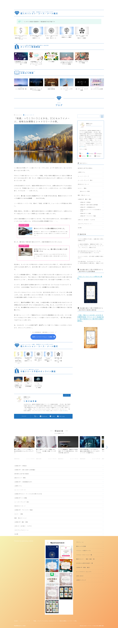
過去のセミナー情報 (85, 191)
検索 (102, 116)
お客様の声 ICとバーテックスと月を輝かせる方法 (90, 210)
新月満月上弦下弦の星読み (85, 168)
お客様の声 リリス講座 (85, 213)
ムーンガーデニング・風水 (85, 180)
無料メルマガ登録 (81, 546)
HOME (16, 621)
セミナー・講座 (82, 188)
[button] (52, 551)
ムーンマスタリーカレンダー (84, 571)
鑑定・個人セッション (84, 195)
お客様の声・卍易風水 (85, 202)
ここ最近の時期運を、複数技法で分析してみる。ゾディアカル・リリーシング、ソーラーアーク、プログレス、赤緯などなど (90, 245)
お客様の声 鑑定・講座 (84, 199)
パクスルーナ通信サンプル (83, 550)
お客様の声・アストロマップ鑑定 (88, 216)
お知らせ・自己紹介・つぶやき (86, 219)
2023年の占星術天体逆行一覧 (84, 563)
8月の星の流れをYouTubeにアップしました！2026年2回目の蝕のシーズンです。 (89, 251)
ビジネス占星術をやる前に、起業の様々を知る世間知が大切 (90, 239)
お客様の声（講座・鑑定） (83, 567)
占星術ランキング (81, 580)
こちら (63, 410)
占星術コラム (81, 172)
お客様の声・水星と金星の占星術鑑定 (89, 204)
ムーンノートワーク (29, 115)
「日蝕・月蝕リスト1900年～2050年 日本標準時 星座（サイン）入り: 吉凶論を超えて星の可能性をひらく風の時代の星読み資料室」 (90, 318)
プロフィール (79, 542)
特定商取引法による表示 (20, 625)
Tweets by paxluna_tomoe (23, 541)
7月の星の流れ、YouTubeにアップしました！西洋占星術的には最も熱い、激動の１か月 (90, 262)
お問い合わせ (79, 576)
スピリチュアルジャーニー (85, 223)
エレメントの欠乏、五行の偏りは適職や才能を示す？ (90, 257)
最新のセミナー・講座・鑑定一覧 (85, 559)
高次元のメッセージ (83, 184)
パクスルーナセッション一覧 (84, 555)
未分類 (80, 227)
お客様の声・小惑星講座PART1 (87, 207)
